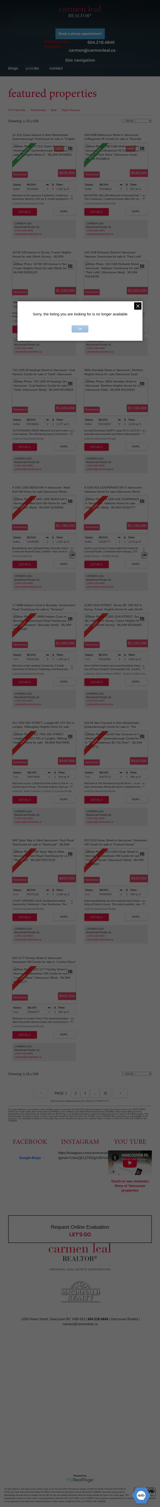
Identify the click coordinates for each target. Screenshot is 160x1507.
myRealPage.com (80, 1480)
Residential (38, 110)
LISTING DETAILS (24, 212)
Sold (53, 110)
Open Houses (71, 110)
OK (80, 329)
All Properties (17, 110)
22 (105, 1093)
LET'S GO (80, 1234)
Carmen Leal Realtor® (80, 11)
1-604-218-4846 (23, 230)
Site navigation (80, 60)
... (95, 1093)
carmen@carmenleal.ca (92, 50)
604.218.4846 (101, 42)
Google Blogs (30, 1158)
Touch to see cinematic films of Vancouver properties (130, 1185)
